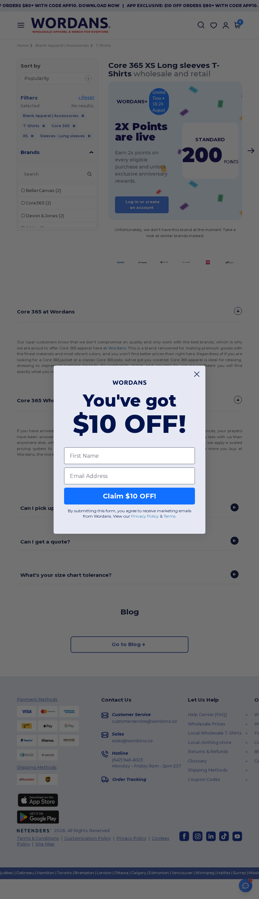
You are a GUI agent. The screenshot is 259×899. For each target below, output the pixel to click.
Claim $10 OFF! (129, 496)
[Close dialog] (197, 374)
